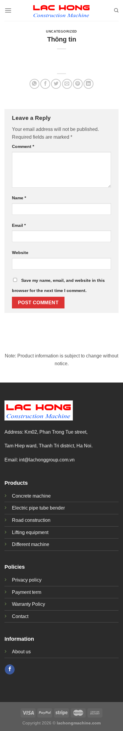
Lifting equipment (30, 532)
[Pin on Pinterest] (78, 84)
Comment (23, 146)
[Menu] (8, 10)
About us (21, 651)
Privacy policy (26, 579)
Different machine (30, 544)
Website (20, 252)
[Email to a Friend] (67, 84)
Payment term (26, 592)
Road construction (31, 520)
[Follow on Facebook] (10, 669)
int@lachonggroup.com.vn (47, 459)
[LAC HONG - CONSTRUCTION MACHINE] (61, 10)
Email (19, 225)
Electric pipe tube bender (38, 507)
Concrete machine (31, 495)
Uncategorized (61, 31)
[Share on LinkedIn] (88, 84)
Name (19, 197)
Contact (20, 616)
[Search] (116, 10)
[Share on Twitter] (56, 84)
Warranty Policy (28, 604)
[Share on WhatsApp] (34, 84)
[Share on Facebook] (45, 84)
